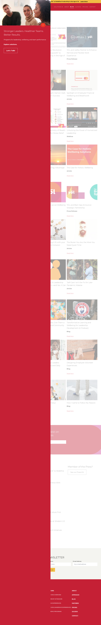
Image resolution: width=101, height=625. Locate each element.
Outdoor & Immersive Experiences (58, 607)
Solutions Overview (53, 595)
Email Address (40, 439)
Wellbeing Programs (53, 611)
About (66, 7)
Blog (72, 7)
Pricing (85, 7)
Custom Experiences (53, 603)
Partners (75, 603)
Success (78, 7)
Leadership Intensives (54, 599)
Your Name (49, 561)
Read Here (70, 63)
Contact (92, 7)
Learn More (84, 1)
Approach (75, 595)
